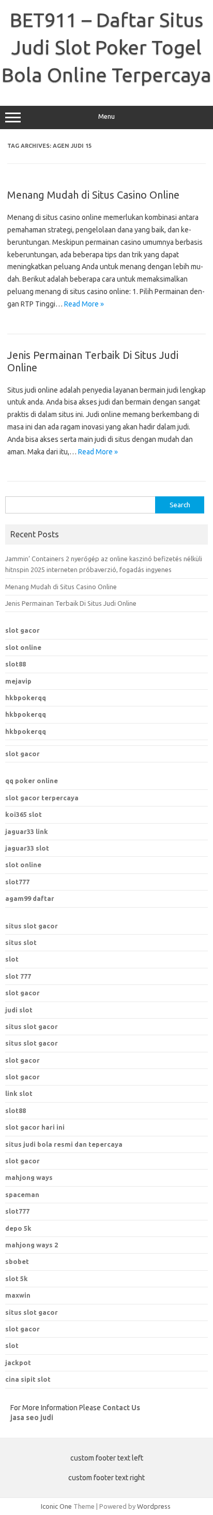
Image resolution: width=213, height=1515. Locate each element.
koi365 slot (23, 814)
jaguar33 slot (27, 848)
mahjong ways (29, 1177)
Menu (106, 116)
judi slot (19, 1009)
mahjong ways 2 (31, 1244)
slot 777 (18, 976)
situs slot (21, 942)
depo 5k (18, 1228)
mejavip (18, 681)
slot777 (17, 881)
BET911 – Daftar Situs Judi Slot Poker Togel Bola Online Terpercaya (106, 47)
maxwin (18, 1295)
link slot (19, 1093)
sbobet (17, 1261)
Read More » (84, 304)
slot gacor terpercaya (42, 797)
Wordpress (154, 1506)
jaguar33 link (26, 831)
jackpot (18, 1362)
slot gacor (22, 630)
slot (12, 959)
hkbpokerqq (25, 697)
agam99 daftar (29, 898)
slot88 (15, 664)
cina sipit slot (28, 1379)
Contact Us (121, 1407)
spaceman (22, 1194)
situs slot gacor (31, 925)
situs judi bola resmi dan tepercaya (64, 1144)
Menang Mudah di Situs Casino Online (93, 195)
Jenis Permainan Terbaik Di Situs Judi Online (70, 603)
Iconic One (56, 1506)
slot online (23, 647)
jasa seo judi (31, 1417)
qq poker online (31, 780)
